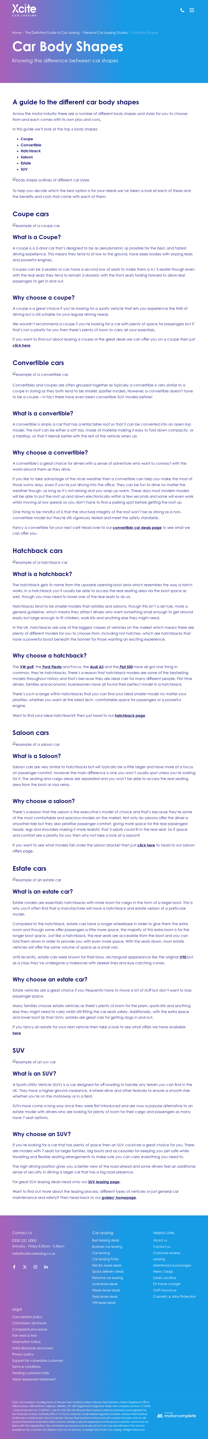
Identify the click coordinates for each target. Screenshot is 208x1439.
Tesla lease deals (105, 1296)
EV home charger (167, 1284)
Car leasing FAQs (105, 1259)
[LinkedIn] (46, 1268)
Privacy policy (23, 1354)
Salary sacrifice (164, 1278)
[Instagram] (35, 1268)
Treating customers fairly (30, 1373)
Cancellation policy (27, 1317)
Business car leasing (107, 1247)
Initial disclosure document (32, 1348)
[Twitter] (25, 1268)
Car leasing (101, 1253)
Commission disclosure (29, 1323)
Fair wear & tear (24, 1335)
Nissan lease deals (106, 1290)
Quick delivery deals (108, 1271)
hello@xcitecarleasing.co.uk (33, 1253)
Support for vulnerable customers (37, 1360)
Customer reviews (166, 1253)
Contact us (161, 1247)
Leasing (159, 1259)
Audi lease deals (105, 1284)
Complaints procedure (29, 1329)
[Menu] (192, 10)
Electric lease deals (106, 1265)
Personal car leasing (107, 1278)
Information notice (26, 1342)
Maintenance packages (172, 1265)
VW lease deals (104, 1303)
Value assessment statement (33, 1379)
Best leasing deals (105, 1240)
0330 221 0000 (24, 1240)
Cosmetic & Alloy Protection (174, 1296)
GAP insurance (164, 1290)
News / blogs (163, 1271)
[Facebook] (14, 1268)
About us (160, 1240)
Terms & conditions (26, 1367)
